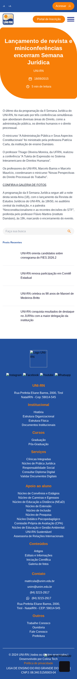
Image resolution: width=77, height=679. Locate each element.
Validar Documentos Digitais (38, 476)
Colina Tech (50, 658)
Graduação (39, 439)
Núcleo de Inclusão (38, 510)
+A (9, 6)
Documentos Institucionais (38, 424)
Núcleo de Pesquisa (38, 514)
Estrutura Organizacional (38, 416)
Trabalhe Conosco (38, 623)
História (39, 412)
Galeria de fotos (38, 563)
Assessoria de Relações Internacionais (38, 536)
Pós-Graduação (38, 444)
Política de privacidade (38, 663)
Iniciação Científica (39, 559)
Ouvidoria (38, 627)
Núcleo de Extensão (38, 506)
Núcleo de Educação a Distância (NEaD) (39, 501)
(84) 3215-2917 (39, 592)
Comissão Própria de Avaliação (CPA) (38, 523)
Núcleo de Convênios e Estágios (38, 493)
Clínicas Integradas (38, 459)
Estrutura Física (39, 420)
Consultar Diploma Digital (38, 472)
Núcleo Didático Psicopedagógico (38, 519)
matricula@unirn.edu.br (39, 581)
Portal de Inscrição (49, 19)
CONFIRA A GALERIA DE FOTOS (24, 184)
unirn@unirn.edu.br (39, 586)
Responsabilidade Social (39, 467)
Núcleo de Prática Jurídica (38, 463)
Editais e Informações (38, 555)
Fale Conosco (38, 631)
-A (4, 6)
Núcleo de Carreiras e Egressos (38, 497)
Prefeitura (38, 635)
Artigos (38, 551)
